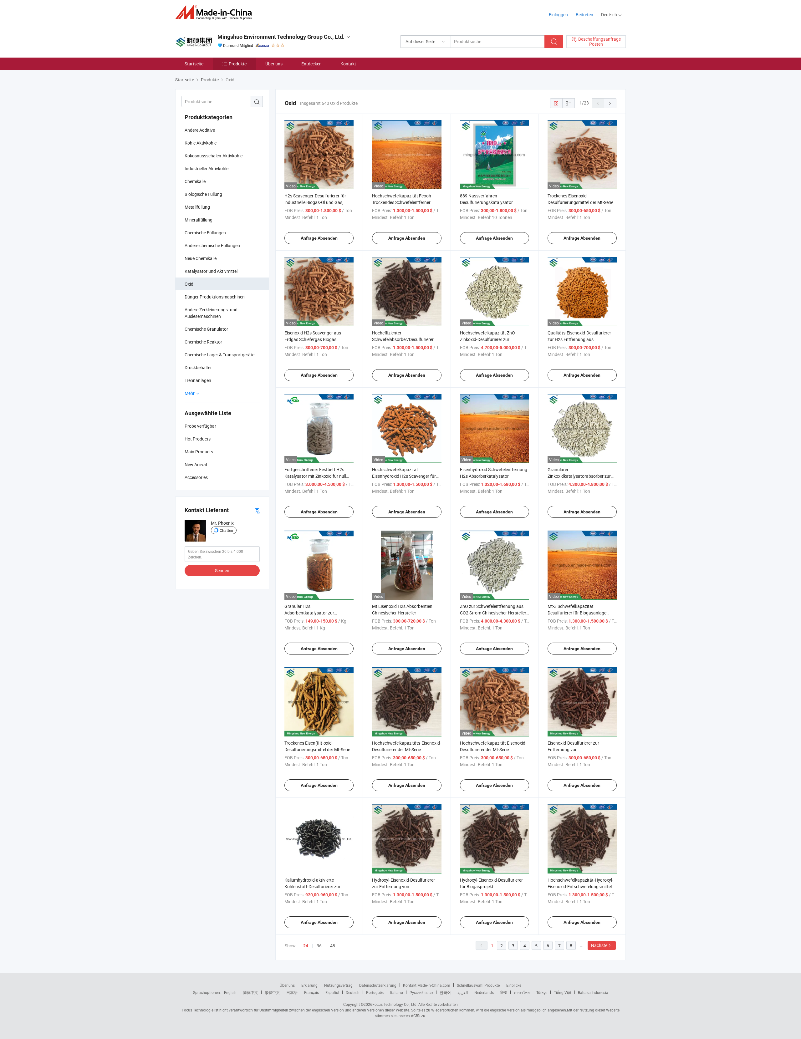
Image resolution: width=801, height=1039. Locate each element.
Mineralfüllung (198, 220)
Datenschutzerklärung (377, 985)
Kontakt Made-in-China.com (426, 985)
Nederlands (484, 992)
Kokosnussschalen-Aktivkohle (213, 156)
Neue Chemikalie (201, 258)
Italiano (396, 992)
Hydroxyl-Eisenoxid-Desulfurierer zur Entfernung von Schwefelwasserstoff (403, 886)
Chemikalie (195, 181)
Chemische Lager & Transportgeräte (219, 355)
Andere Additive (200, 130)
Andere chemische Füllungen (212, 245)
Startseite (194, 64)
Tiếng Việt (562, 992)
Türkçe (541, 992)
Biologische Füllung (203, 194)
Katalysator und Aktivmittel (211, 271)
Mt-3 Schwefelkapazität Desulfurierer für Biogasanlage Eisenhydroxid (577, 612)
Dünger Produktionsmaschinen (215, 297)
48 (332, 946)
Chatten (226, 530)
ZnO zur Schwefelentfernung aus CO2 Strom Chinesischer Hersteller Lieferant (493, 612)
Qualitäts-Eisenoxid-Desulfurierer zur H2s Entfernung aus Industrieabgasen (579, 339)
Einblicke (513, 985)
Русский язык (421, 992)
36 (319, 946)
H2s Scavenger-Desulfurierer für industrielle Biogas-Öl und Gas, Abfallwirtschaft (315, 202)
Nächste (599, 945)
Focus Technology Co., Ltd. (394, 1004)
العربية (462, 992)
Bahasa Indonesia (593, 992)
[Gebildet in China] (215, 12)
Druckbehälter (198, 367)
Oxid (189, 284)
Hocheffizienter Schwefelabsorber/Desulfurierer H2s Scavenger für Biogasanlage (403, 339)
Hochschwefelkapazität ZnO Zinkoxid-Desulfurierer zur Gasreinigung (487, 339)
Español (332, 992)
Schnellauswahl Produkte (478, 985)
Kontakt (348, 64)
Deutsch (353, 992)
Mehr (190, 393)
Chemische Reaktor (203, 342)
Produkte (238, 64)
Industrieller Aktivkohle (206, 168)
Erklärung (309, 985)
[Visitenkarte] (257, 510)
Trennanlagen (198, 380)
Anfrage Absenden (319, 238)
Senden (222, 570)
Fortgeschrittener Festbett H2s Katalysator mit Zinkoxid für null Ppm (315, 476)
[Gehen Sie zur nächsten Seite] (610, 103)
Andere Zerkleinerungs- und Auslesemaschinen (211, 313)
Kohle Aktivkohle (201, 143)
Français (311, 992)
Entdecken (311, 64)
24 (305, 945)
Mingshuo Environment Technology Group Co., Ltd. (280, 36)
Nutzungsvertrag (338, 985)
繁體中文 (272, 992)
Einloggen (558, 15)
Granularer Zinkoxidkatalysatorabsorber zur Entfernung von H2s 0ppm (579, 476)
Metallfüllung (197, 207)
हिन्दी (503, 992)
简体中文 (250, 992)
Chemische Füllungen (205, 233)
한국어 (445, 992)
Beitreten (584, 15)
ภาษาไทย (522, 992)
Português (375, 992)
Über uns (274, 64)
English (230, 992)
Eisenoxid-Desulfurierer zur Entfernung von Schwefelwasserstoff (573, 749)
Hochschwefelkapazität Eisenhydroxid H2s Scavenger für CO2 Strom (404, 476)
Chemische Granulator (206, 329)
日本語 (292, 992)
